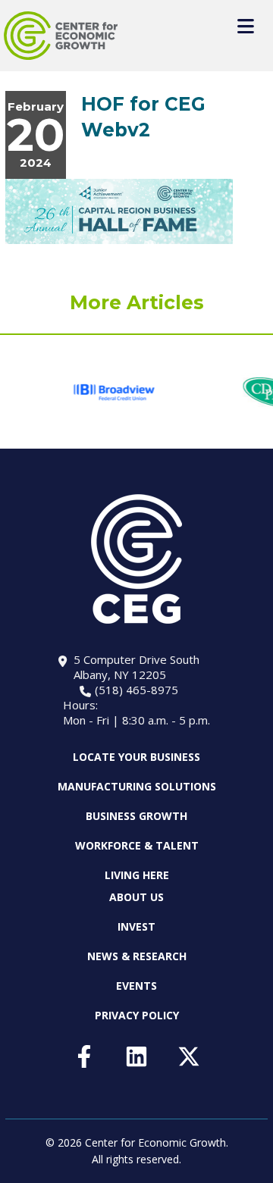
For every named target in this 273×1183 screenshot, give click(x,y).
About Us (136, 897)
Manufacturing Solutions (137, 786)
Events (136, 985)
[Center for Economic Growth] (61, 35)
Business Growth (136, 816)
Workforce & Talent (137, 845)
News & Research (137, 956)
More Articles (137, 302)
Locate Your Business (136, 757)
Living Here (137, 875)
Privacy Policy (137, 1015)
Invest (136, 926)
